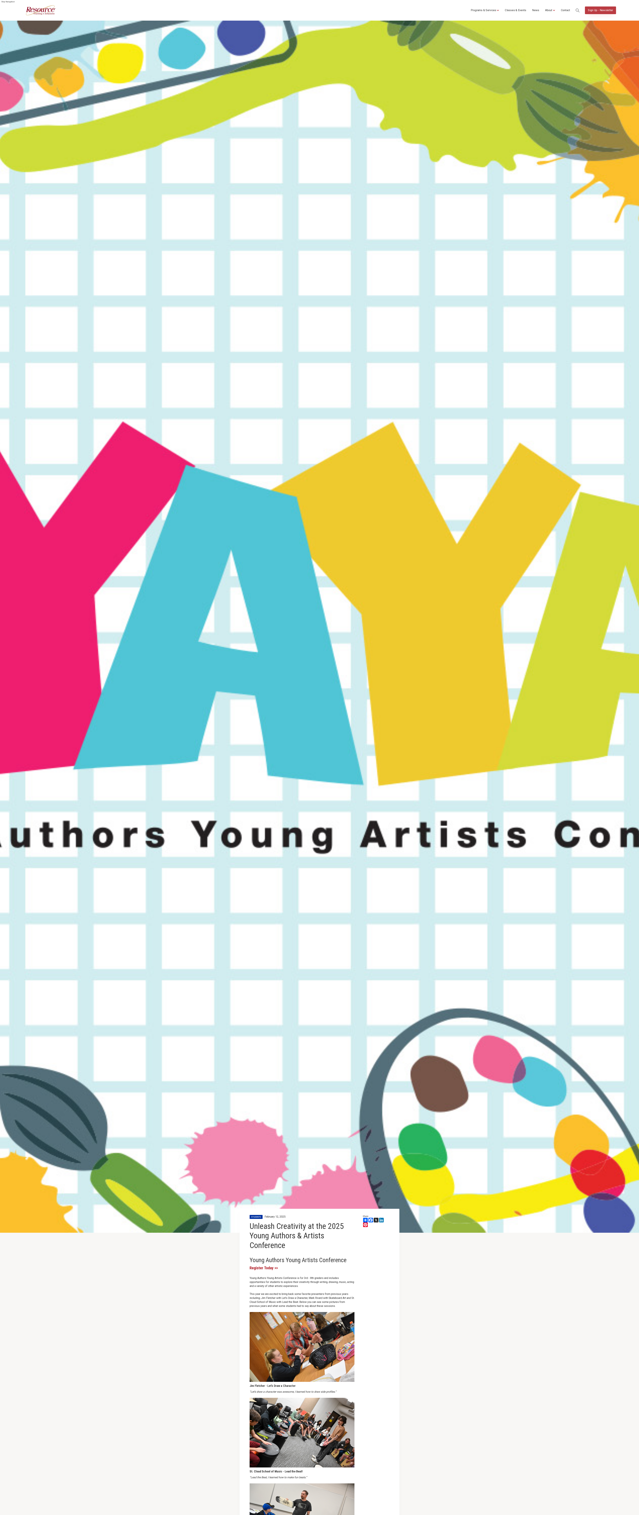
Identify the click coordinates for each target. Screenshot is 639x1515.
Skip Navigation (8, 2)
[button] (485, 10)
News (535, 10)
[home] (41, 10)
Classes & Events (515, 10)
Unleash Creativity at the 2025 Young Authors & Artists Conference (297, 1235)
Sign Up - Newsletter (600, 10)
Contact (565, 10)
